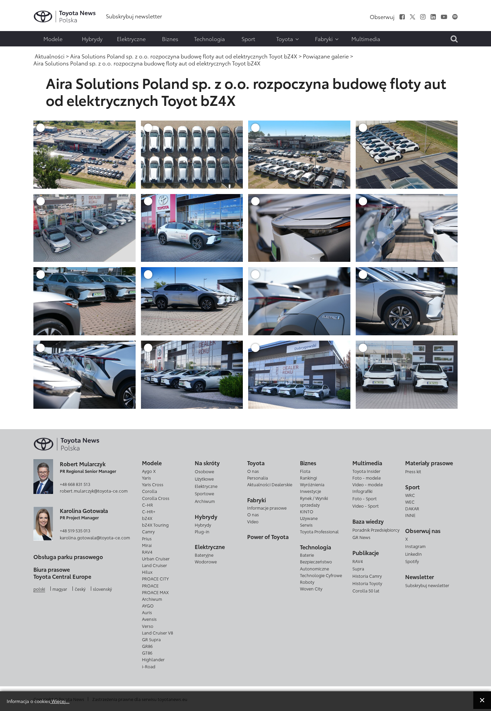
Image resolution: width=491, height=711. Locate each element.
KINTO (306, 511)
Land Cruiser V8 (157, 633)
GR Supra (151, 639)
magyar (59, 589)
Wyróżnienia (312, 484)
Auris (147, 612)
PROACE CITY (155, 578)
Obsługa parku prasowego (68, 556)
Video (253, 521)
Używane (309, 518)
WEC (410, 502)
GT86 (147, 653)
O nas (253, 471)
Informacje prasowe (267, 508)
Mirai (147, 545)
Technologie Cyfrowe (321, 575)
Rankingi (308, 478)
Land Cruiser (154, 565)
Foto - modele (366, 478)
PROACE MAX (155, 592)
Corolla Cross (155, 498)
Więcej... (59, 701)
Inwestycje (310, 491)
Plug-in (202, 531)
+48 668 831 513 (75, 484)
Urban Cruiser (156, 558)
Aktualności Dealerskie (269, 484)
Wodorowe (206, 561)
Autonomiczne (314, 568)
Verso (147, 626)
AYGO (148, 605)
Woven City (311, 588)
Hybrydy (203, 525)
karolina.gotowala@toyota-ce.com (95, 537)
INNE (410, 515)
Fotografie (19, 25)
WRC (410, 495)
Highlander (153, 659)
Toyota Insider (366, 471)
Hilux (147, 572)
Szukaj (20, 52)
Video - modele (367, 484)
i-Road (148, 666)
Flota (305, 471)
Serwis (306, 525)
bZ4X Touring (155, 525)
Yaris (146, 478)
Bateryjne (204, 555)
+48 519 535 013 (75, 530)
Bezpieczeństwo (316, 561)
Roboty (307, 582)
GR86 (147, 646)
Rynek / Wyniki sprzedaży (314, 501)
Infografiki (362, 491)
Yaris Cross (152, 484)
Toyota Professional (319, 531)
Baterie (307, 555)
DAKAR (412, 508)
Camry (148, 531)
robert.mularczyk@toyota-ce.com (94, 491)
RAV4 (147, 552)
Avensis (149, 619)
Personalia (257, 478)
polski (39, 589)
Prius (147, 538)
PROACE (150, 585)
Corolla (149, 491)
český (80, 589)
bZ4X (147, 518)
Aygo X (149, 471)
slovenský (102, 589)
